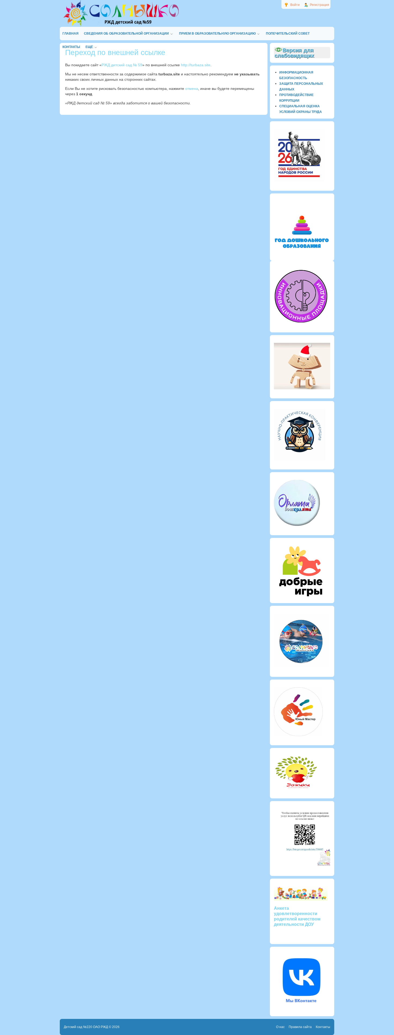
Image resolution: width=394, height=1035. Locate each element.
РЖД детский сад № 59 (122, 65)
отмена (191, 88)
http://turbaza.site (195, 65)
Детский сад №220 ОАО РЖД (86, 1027)
